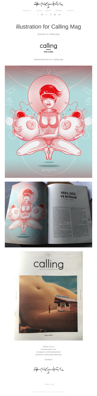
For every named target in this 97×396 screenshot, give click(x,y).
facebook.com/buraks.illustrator (48, 355)
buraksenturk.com (48, 349)
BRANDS (59, 11)
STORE (39, 11)
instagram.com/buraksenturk (48, 352)
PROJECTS (27, 11)
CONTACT (70, 11)
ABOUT (48, 11)
